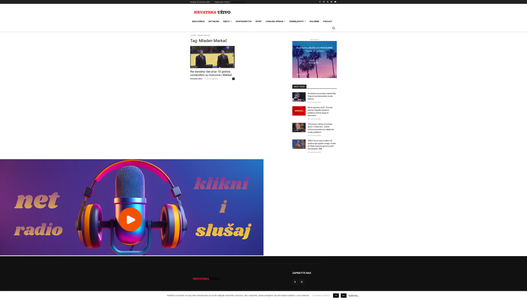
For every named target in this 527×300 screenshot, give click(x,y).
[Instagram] (323, 2)
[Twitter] (327, 2)
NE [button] (343, 295)
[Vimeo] (331, 2)
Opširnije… (353, 295)
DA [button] (336, 295)
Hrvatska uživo (196, 79)
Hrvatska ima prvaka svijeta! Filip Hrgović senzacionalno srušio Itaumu (322, 96)
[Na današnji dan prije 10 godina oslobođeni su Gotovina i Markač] (212, 57)
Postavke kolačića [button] (321, 295)
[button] (333, 28)
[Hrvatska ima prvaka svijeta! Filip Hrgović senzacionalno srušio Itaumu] (299, 97)
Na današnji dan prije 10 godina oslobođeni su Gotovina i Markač (211, 73)
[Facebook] (320, 2)
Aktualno (194, 67)
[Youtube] (335, 2)
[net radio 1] (132, 255)
